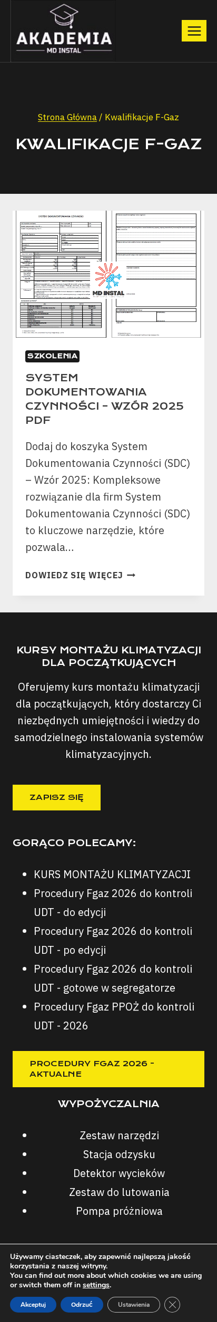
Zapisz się (56, 797)
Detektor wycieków (119, 1173)
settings (96, 1285)
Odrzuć (82, 1304)
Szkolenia (52, 356)
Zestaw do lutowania (119, 1192)
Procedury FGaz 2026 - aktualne (91, 1069)
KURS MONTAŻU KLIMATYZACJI (112, 874)
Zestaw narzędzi (119, 1135)
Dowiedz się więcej (80, 575)
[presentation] (108, 274)
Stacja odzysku (119, 1154)
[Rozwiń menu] (194, 30)
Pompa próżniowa (119, 1211)
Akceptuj (33, 1304)
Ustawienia (134, 1304)
